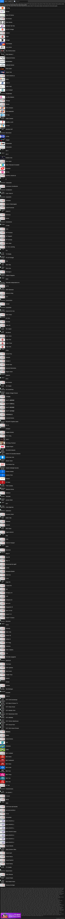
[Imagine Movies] (2, 432)
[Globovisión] (2, 147)
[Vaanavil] (2, 357)
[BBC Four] (2, 771)
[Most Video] (2, 243)
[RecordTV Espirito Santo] (2, 421)
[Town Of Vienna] (2, 15)
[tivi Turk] (2, 785)
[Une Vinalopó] (2, 90)
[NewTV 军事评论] (2, 403)
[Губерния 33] (2, 599)
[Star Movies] (2, 18)
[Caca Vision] (2, 314)
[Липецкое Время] (2, 571)
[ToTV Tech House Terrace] (2, 728)
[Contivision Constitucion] (2, 186)
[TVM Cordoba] (2, 485)
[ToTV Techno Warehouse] (2, 721)
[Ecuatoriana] (2, 93)
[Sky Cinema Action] (2, 50)
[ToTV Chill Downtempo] (2, 699)
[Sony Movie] (2, 47)
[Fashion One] (2, 157)
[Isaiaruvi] (2, 375)
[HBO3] (2, 799)
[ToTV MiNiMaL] (2, 717)
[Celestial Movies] (2, 418)
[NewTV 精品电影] (2, 407)
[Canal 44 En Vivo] (2, 311)
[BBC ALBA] (2, 767)
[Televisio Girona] (2, 489)
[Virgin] (2, 36)
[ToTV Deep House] (2, 706)
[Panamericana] (2, 788)
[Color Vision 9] (2, 193)
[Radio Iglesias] (2, 667)
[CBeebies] (2, 746)
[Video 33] (2, 325)
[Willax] (2, 79)
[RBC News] (2, 528)
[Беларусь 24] (2, 592)
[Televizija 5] (2, 271)
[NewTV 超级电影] (2, 400)
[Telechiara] (2, 664)
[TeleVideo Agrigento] (2, 657)
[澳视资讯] (2, 731)
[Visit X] (2, 439)
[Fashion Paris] (2, 475)
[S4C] (2, 742)
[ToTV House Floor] (2, 724)
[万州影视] (2, 396)
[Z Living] (2, 8)
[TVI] (2, 250)
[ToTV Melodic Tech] (2, 710)
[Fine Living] (2, 435)
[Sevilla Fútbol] (2, 500)
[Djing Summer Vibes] (2, 849)
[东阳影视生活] (2, 414)
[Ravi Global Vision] (2, 881)
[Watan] (2, 735)
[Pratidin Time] (2, 674)
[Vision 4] (2, 696)
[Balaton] (2, 678)
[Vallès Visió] (2, 86)
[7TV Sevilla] (2, 867)
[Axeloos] (2, 685)
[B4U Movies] (2, 382)
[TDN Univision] (2, 107)
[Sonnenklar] (2, 817)
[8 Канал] (2, 796)
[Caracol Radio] (2, 878)
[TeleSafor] (2, 496)
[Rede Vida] (2, 632)
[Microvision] (2, 132)
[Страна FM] (2, 585)
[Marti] (2, 279)
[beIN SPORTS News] (2, 831)
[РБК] (2, 535)
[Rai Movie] (2, 332)
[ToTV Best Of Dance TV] (2, 703)
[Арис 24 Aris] (2, 610)
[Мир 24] (2, 553)
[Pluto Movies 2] (2, 54)
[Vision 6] (2, 82)
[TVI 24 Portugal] (2, 257)
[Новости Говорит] (2, 542)
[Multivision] (2, 510)
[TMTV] (2, 624)
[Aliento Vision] (2, 460)
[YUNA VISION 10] (2, 75)
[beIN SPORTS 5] (2, 835)
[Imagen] (2, 140)
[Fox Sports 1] (2, 792)
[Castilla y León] (2, 122)
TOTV (2, 1)
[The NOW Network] (2, 450)
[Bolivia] (2, 218)
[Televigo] (2, 100)
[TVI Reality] (2, 254)
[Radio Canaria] (2, 118)
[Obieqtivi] (2, 428)
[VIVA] (2, 229)
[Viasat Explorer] (2, 860)
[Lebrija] (2, 136)
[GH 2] (2, 154)
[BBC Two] (2, 778)
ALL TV (10, 1)
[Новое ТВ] (2, 635)
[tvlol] (11, 917)
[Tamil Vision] (2, 671)
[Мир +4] (2, 560)
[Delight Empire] (2, 446)
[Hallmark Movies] (2, 65)
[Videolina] (2, 646)
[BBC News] (2, 763)
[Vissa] (2, 350)
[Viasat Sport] (2, 853)
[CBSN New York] (2, 457)
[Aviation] (2, 33)
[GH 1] (2, 150)
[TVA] (2, 653)
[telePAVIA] (2, 660)
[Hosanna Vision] (2, 514)
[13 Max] (2, 225)
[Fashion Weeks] (2, 471)
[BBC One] (2, 781)
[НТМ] (2, 539)
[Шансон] (2, 525)
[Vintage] (2, 40)
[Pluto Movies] (2, 22)
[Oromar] (2, 125)
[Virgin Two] (2, 339)
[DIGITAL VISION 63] (2, 175)
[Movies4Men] (2, 61)
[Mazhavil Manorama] (2, 368)
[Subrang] (2, 628)
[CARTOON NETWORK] (2, 806)
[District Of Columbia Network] (2, 453)
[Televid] (2, 104)
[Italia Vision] (2, 336)
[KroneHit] (2, 692)
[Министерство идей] (2, 564)
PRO (6, 1)
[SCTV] (2, 286)
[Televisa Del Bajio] (2, 885)
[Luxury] (2, 567)
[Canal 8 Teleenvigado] (2, 204)
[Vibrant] (2, 11)
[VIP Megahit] (2, 236)
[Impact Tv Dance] (2, 617)
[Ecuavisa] (2, 168)
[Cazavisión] (2, 197)
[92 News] (2, 482)
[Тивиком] (2, 521)
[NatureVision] (2, 870)
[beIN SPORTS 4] (2, 838)
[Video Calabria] (2, 649)
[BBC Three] (2, 774)
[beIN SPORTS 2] (2, 842)
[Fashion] (2, 478)
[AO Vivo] (2, 318)
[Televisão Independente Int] (2, 282)
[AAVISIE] (2, 321)
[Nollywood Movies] (2, 58)
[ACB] (2, 596)
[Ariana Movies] (2, 739)
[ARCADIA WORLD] (2, 810)
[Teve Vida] (2, 264)
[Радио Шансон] (2, 532)
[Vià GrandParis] (2, 389)
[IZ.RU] (2, 578)
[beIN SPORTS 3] (2, 821)
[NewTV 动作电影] (2, 411)
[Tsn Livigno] (2, 329)
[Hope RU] (2, 582)
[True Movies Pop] (2, 464)
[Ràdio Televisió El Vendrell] (2, 164)
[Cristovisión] (2, 182)
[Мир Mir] (2, 557)
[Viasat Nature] (2, 856)
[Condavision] (2, 189)
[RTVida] (2, 115)
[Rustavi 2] (2, 361)
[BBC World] (2, 756)
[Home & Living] (2, 293)
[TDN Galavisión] (2, 111)
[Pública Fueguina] (2, 275)
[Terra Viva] (2, 268)
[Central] (2, 304)
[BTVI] (2, 378)
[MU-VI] (2, 425)
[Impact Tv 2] (2, 614)
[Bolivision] (2, 214)
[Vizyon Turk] (2, 72)
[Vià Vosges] (2, 386)
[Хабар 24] (2, 639)
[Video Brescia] (2, 874)
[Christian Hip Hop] (2, 25)
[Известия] (2, 575)
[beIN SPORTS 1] (2, 824)
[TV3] (2, 261)
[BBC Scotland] (2, 753)
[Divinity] (2, 172)
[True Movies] (2, 43)
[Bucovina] (2, 621)
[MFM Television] (2, 289)
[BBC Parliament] (2, 760)
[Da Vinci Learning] (2, 247)
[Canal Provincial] (2, 207)
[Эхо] (2, 589)
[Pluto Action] (2, 68)
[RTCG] (2, 813)
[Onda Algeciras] (2, 507)
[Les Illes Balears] (2, 97)
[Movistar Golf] (2, 129)
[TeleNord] (2, 493)
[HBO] (2, 803)
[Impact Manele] (2, 845)
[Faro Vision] (2, 161)
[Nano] (2, 546)
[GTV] (2, 296)
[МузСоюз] (2, 550)
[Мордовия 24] (2, 607)
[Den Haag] (2, 642)
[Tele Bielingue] (2, 689)
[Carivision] (2, 200)
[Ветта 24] (2, 603)
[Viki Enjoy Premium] (2, 443)
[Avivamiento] (2, 222)
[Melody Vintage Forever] (2, 393)
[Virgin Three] (2, 343)
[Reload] (2, 681)
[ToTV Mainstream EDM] (2, 714)
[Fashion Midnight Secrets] (2, 468)
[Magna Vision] (2, 371)
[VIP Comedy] (2, 239)
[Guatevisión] (2, 143)
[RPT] (2, 503)
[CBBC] (2, 749)
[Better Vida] (2, 517)
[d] (2, 179)
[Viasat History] (2, 863)
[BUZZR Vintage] (2, 29)
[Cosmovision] (2, 300)
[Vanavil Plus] (2, 353)
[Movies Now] (2, 364)
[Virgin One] (2, 346)
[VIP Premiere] (2, 232)
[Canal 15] (2, 211)
